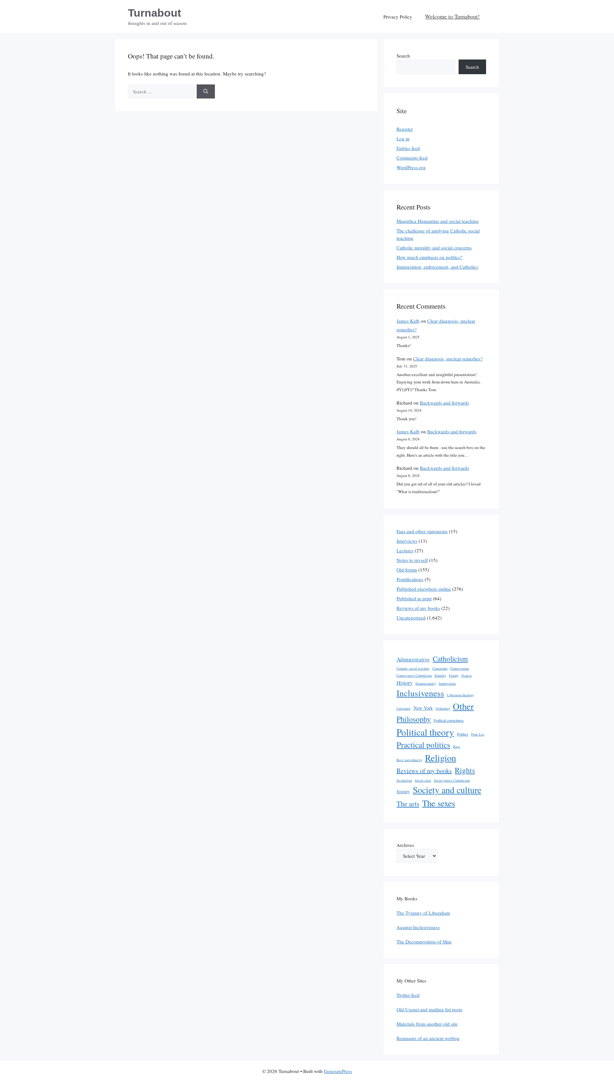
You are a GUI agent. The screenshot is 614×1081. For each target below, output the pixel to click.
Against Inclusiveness (418, 927)
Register (405, 129)
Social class (423, 780)
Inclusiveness (420, 693)
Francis (466, 675)
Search (403, 55)
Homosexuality (425, 683)
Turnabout (154, 13)
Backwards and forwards (444, 402)
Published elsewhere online (424, 589)
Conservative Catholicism (414, 675)
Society (403, 791)
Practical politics (423, 744)
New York (423, 708)
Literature (404, 708)
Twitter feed (408, 995)
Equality (440, 675)
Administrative (413, 659)
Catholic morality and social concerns (434, 247)
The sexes (438, 803)
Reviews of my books (418, 608)
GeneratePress (338, 1071)
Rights (465, 770)
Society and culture (447, 790)
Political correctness (449, 720)
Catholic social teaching (413, 668)
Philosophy (414, 719)
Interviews (407, 541)
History (405, 682)
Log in (403, 138)
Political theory (425, 732)
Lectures (405, 550)
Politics (462, 734)
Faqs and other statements (422, 531)
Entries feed (408, 148)
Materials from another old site (427, 1024)
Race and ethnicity (409, 760)
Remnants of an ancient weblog (428, 1038)
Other (463, 706)
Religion (440, 758)
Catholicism (450, 658)
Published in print (414, 598)
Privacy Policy (397, 16)
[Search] (206, 91)
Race (456, 746)
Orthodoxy (443, 708)
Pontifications (410, 579)
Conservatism (459, 668)
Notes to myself (412, 560)
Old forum (407, 569)
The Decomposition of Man (424, 941)
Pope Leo (477, 734)
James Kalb (408, 321)
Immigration (447, 683)
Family (454, 675)
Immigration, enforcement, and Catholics (437, 267)
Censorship (439, 668)
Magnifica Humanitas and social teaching (438, 221)
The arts (408, 803)
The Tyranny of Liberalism (423, 913)
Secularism (404, 780)
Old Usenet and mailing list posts (429, 1009)
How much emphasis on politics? (429, 257)
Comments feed (412, 157)
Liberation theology (460, 695)
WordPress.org (411, 167)
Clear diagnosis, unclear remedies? (448, 358)
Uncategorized (411, 617)
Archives (405, 845)
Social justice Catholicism (452, 780)
